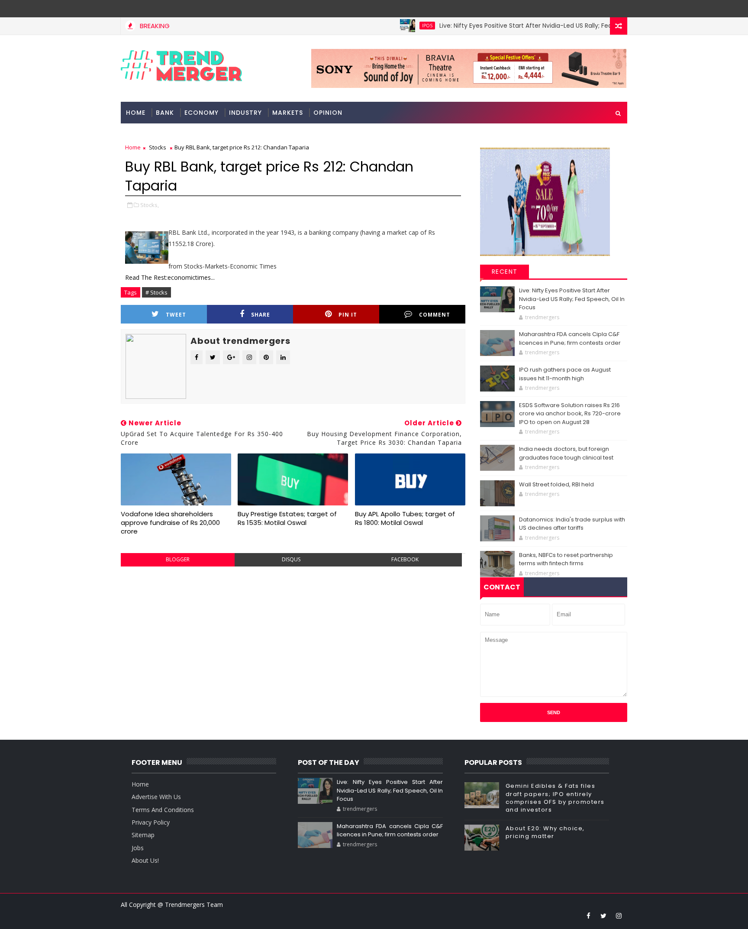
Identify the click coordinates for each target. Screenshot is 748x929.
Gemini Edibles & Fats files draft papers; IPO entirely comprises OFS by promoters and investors (555, 798)
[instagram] (618, 915)
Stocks (157, 147)
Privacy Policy (151, 822)
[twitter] (603, 915)
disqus (291, 559)
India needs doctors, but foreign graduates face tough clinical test (566, 453)
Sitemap (143, 835)
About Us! (145, 860)
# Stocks (156, 292)
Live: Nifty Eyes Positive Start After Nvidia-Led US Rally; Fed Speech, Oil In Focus (539, 25)
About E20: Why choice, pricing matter (545, 832)
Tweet (176, 314)
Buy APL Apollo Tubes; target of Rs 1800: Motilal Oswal (405, 518)
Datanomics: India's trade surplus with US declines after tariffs (572, 523)
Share (260, 314)
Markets (287, 112)
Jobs (138, 848)
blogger (178, 559)
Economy (201, 112)
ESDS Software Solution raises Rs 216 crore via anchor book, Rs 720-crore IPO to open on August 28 (570, 413)
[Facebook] (618, 8)
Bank (165, 112)
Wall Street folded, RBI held (556, 484)
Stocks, (149, 205)
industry (245, 112)
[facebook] (588, 915)
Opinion (327, 112)
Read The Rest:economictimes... (170, 277)
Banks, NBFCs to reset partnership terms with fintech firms (566, 559)
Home (135, 112)
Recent (505, 271)
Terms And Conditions (163, 810)
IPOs (409, 26)
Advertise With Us (156, 797)
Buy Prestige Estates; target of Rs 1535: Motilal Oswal (287, 518)
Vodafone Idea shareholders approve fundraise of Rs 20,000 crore (170, 522)
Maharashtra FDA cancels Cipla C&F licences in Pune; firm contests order (570, 338)
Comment (434, 314)
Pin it (348, 314)
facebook (405, 559)
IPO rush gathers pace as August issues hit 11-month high (565, 374)
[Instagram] (603, 8)
